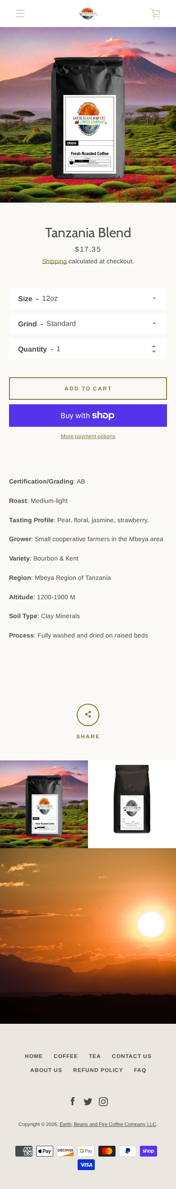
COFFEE (66, 1056)
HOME (34, 1056)
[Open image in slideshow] (88, 115)
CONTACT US (132, 1056)
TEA (95, 1056)
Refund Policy (98, 1070)
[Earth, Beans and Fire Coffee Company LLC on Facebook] (72, 1101)
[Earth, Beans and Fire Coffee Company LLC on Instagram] (103, 1101)
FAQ (140, 1070)
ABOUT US (46, 1070)
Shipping (54, 261)
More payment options (88, 436)
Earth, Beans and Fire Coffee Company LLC (108, 1124)
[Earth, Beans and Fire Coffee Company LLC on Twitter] (88, 1101)
